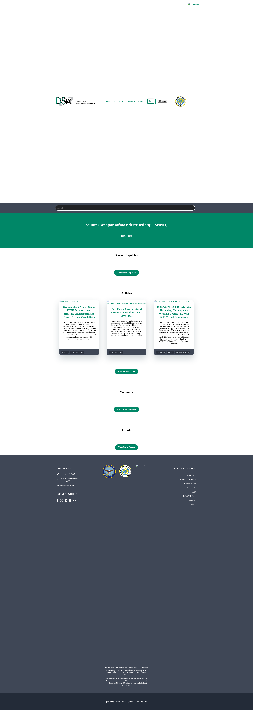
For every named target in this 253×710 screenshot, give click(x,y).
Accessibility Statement (187, 479)
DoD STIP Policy (189, 496)
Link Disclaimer (190, 484)
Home (123, 236)
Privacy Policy (190, 475)
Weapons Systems (77, 352)
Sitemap (193, 504)
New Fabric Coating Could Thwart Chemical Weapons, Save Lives (126, 312)
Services (129, 101)
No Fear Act (191, 488)
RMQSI (65, 352)
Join (151, 101)
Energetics (161, 352)
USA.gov (192, 500)
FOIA (194, 492)
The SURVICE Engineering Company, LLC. (131, 702)
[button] (123, 101)
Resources (117, 101)
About (107, 101)
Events (140, 101)
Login (163, 101)
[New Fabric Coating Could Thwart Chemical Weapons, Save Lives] (126, 303)
